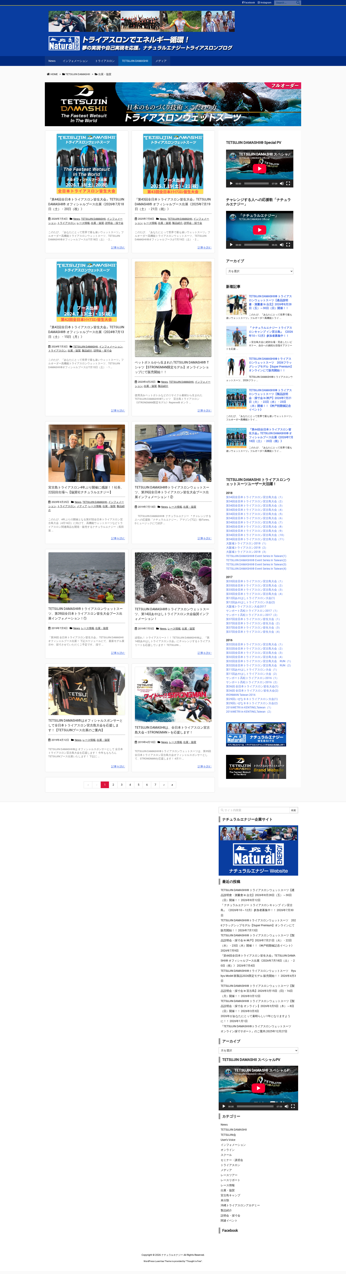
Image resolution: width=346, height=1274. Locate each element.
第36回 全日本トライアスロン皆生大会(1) (252, 686)
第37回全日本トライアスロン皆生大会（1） (253, 619)
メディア (82, 506)
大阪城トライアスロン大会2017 (246, 606)
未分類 (225, 1200)
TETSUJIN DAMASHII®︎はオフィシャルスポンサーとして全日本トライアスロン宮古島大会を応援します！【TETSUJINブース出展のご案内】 (85, 725)
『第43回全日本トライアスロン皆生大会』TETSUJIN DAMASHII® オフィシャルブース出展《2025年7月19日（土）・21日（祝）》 (173, 204)
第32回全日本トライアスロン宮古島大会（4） (255, 657)
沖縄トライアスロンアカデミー (240, 1205)
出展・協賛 (97, 223)
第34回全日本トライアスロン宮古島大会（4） (255, 509)
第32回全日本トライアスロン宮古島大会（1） (255, 644)
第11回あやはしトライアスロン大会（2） (252, 673)
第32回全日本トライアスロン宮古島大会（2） (255, 648)
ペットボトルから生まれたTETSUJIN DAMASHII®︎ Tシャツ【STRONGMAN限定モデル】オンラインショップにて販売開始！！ (172, 367)
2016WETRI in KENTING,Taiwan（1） (249, 707)
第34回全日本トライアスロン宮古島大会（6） (255, 518)
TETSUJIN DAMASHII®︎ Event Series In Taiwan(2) (256, 560)
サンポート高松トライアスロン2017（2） (252, 614)
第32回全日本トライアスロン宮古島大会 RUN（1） (259, 661)
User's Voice (228, 1139)
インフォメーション (111, 346)
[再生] (231, 183)
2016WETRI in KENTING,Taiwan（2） (249, 711)
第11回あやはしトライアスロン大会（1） (252, 669)
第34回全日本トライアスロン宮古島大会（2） (255, 501)
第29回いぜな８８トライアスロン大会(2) (252, 703)
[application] (259, 168)
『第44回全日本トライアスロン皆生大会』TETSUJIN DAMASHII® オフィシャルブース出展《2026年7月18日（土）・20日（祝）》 (86, 204)
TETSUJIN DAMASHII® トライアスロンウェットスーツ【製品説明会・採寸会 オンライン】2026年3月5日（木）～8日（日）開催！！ (258, 1006)
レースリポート (230, 1180)
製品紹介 (177, 223)
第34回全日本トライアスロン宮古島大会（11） (256, 539)
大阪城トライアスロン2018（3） (247, 551)
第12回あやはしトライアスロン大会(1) (250, 598)
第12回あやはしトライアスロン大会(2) (250, 602)
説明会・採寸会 (114, 223)
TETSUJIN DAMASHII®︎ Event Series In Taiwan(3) (256, 564)
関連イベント (229, 1220)
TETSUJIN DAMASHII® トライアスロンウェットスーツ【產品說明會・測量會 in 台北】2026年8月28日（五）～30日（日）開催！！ (258, 895)
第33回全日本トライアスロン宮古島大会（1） (255, 581)
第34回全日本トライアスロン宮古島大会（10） (256, 535)
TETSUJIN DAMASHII (93, 218)
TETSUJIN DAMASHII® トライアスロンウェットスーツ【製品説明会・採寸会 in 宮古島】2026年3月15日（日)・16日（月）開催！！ (258, 990)
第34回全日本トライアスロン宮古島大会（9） (255, 530)
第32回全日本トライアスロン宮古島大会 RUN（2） (259, 665)
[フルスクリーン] (288, 183)
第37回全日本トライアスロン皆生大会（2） (253, 623)
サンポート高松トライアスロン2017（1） (252, 610)
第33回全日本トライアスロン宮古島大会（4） (255, 593)
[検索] (298, 2)
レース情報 (83, 223)
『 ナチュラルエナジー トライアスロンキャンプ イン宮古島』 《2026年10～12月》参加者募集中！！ (271, 331)
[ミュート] (282, 183)
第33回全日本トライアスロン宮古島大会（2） (255, 585)
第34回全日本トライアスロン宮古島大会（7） (255, 522)
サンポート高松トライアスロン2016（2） (252, 682)
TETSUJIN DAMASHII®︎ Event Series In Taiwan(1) (256, 556)
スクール (226, 1154)
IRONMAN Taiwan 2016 (240, 694)
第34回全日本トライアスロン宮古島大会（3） (255, 505)
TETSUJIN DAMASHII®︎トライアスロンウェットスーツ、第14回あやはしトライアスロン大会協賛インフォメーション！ (172, 614)
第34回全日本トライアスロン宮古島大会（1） (255, 497)
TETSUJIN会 (228, 1134)
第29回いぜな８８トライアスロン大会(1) (252, 699)
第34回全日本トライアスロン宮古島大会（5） (255, 514)
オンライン (228, 1149)
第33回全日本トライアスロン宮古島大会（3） (255, 589)
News (76, 218)
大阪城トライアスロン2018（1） (247, 543)
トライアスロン (66, 223)
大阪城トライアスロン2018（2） (247, 547)
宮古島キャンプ (230, 1195)
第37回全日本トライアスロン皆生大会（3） (253, 627)
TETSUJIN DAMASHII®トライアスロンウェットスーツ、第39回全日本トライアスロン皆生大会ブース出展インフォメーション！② (172, 492)
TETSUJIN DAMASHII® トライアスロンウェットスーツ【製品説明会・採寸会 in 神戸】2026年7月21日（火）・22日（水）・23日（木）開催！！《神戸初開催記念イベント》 (258, 940)
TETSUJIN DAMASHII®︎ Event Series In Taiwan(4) (256, 568)
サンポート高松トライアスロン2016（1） (252, 678)
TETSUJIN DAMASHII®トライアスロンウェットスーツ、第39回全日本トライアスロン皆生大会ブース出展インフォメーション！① (85, 613)
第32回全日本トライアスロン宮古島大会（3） (255, 652)
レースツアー (229, 1175)
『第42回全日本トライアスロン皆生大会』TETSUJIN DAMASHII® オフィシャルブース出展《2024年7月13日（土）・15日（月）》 (86, 332)
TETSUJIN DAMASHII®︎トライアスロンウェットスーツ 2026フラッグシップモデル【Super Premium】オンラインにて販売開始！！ (258, 925)
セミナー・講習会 (232, 1160)
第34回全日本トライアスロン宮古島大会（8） (255, 526)
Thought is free (193, 1261)
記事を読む (118, 247)
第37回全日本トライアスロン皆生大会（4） (253, 631)
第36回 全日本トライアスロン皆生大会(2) (252, 690)
